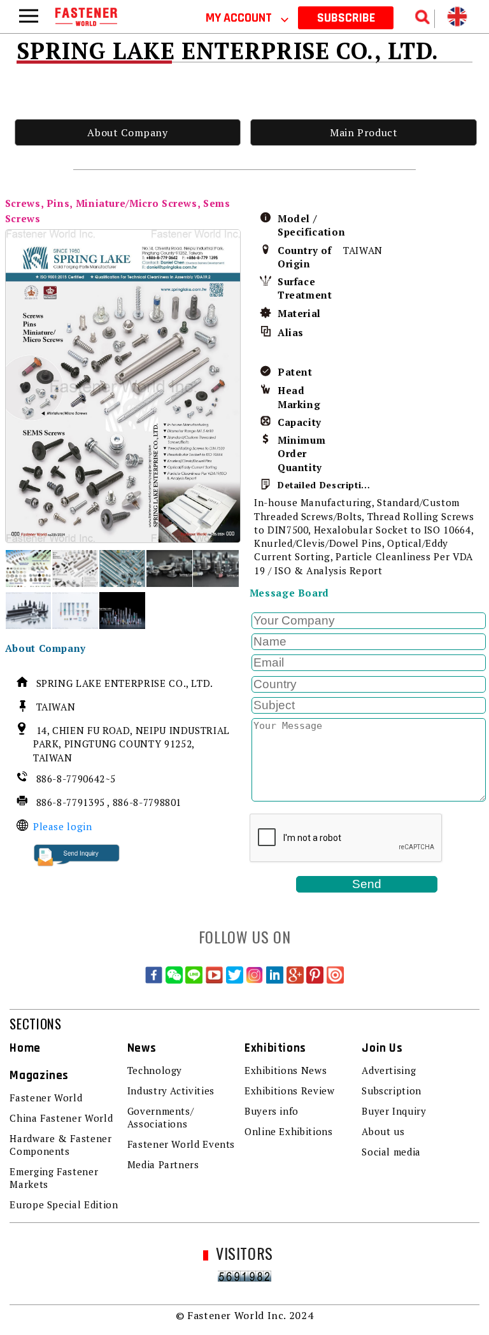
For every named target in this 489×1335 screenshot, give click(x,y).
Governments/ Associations (160, 1117)
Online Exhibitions (288, 1131)
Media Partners (163, 1164)
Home (25, 1048)
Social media (391, 1151)
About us (383, 1131)
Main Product (364, 132)
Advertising (389, 1070)
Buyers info (271, 1111)
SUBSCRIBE (346, 18)
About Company (127, 132)
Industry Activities (171, 1090)
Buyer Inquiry (394, 1111)
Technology (154, 1070)
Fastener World (46, 1097)
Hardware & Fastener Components (60, 1144)
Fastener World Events (181, 1144)
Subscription (392, 1090)
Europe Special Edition (64, 1204)
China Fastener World (61, 1118)
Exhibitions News (285, 1070)
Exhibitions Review (289, 1090)
